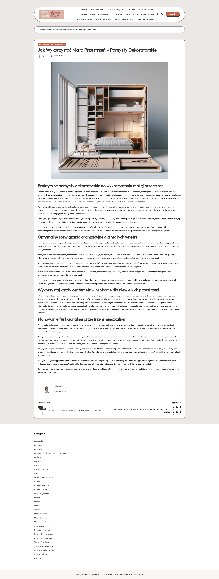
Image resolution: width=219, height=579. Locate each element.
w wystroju (39, 558)
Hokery (84, 9)
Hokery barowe (97, 9)
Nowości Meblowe (103, 19)
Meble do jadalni (84, 19)
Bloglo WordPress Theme (134, 574)
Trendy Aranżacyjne (145, 19)
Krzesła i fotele (88, 14)
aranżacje (38, 441)
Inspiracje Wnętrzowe (116, 9)
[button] (173, 14)
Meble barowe (131, 14)
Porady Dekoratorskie (123, 19)
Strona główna (45, 30)
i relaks (37, 473)
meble (37, 497)
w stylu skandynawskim (44, 550)
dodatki (37, 457)
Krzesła (132, 9)
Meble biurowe (147, 14)
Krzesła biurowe (146, 9)
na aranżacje (40, 526)
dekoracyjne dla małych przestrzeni (52, 45)
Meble (119, 14)
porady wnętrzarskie (43, 538)
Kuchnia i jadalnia (105, 14)
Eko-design (39, 461)
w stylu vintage (40, 554)
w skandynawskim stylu (44, 546)
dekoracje (38, 445)
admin (58, 386)
